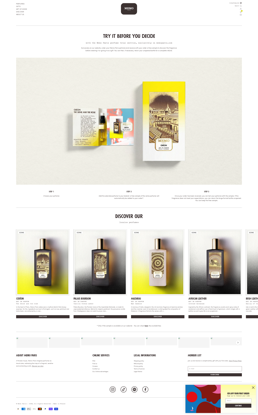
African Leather (197, 298)
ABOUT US (20, 14)
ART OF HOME (21, 9)
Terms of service (139, 369)
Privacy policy (138, 366)
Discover (43, 316)
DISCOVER (20, 12)
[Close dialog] (253, 387)
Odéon (20, 298)
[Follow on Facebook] (145, 389)
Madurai (136, 298)
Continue (238, 406)
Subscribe (215, 375)
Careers (95, 366)
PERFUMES (20, 4)
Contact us (95, 369)
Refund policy (138, 363)
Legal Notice (138, 371)
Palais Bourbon (82, 298)
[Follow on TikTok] (124, 389)
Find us (94, 363)
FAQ (93, 361)
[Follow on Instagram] (113, 389)
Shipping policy (139, 361)
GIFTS (18, 6)
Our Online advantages (100, 371)
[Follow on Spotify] (134, 389)
